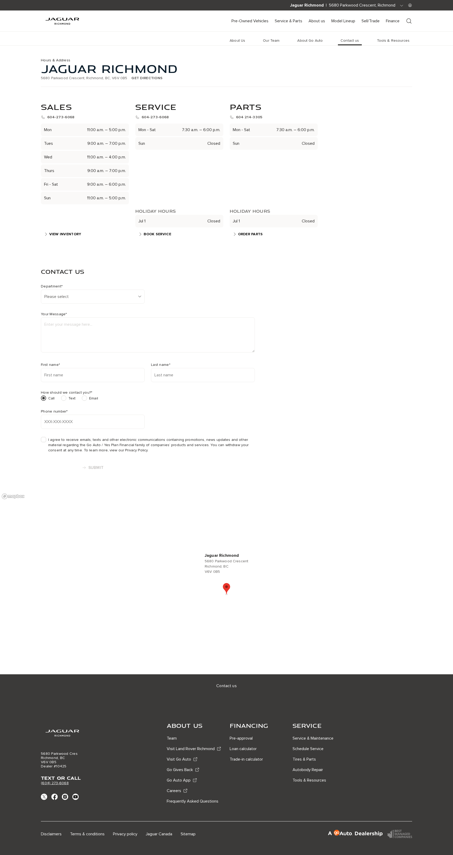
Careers (174, 790)
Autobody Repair (308, 769)
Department (52, 286)
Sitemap (188, 834)
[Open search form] (409, 21)
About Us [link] (237, 40)
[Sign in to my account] (410, 5)
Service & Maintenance (313, 738)
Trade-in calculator (246, 759)
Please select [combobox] (56, 296)
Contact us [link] (350, 40)
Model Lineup (343, 21)
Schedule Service (308, 748)
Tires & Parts (304, 759)
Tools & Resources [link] (393, 40)
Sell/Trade (371, 21)
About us (317, 21)
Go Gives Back (180, 769)
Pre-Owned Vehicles (249, 21)
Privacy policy (125, 834)
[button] (226, 589)
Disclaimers (51, 834)
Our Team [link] (271, 40)
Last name (160, 365)
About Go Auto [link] (310, 40)
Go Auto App (179, 780)
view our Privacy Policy (129, 450)
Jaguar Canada (159, 834)
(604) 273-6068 (55, 783)
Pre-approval (241, 738)
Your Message (54, 314)
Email (93, 398)
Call (51, 398)
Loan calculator (243, 748)
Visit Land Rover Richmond (191, 748)
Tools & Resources (309, 780)
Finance (393, 21)
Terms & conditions (87, 834)
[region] (226, 582)
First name (50, 365)
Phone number (54, 411)
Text (72, 398)
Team (172, 738)
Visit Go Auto (179, 759)
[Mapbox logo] (13, 496)
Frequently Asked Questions (192, 801)
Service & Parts (288, 21)
